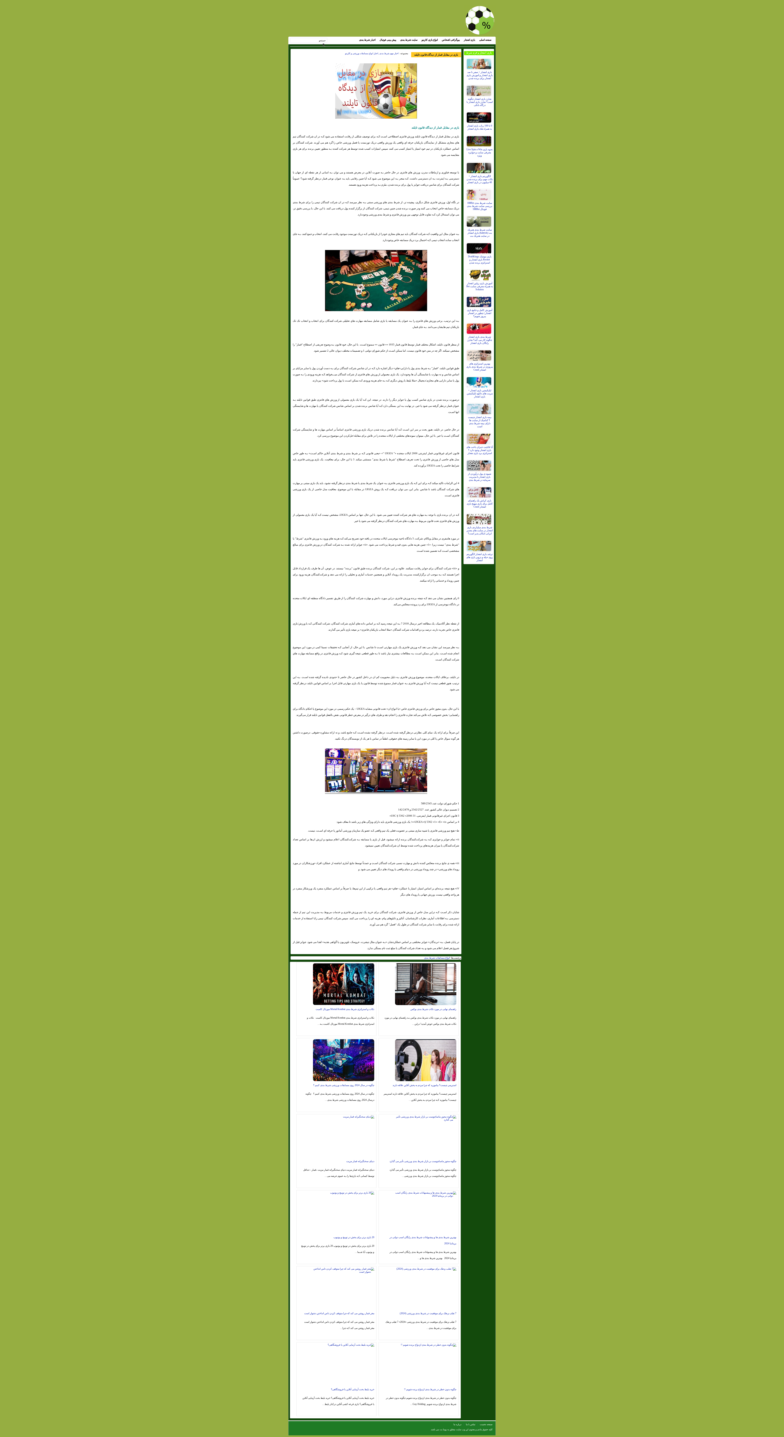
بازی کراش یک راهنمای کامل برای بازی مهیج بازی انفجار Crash (480, 503)
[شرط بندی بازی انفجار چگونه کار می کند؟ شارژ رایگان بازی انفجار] (479, 328)
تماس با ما (470, 1424)
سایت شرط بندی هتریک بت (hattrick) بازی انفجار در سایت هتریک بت (480, 232)
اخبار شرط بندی (367, 39)
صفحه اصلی (485, 39)
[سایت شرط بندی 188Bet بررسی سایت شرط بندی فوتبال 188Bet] (479, 194)
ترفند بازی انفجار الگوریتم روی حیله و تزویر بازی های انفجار (479, 557)
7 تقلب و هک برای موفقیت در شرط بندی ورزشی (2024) (428, 1313)
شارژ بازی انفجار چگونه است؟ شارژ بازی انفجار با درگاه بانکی (480, 102)
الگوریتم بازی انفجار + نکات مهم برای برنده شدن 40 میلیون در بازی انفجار (480, 179)
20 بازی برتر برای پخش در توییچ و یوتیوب (353, 1237)
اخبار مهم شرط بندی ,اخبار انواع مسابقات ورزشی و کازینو (372, 53)
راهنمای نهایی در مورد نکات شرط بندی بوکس (433, 1009)
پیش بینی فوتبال (388, 39)
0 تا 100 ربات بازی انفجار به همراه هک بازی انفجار (479, 127)
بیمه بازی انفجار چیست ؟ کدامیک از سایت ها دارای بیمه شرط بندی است (479, 422)
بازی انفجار (469, 39)
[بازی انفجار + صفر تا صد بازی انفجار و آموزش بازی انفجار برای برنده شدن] (479, 63)
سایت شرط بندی (409, 39)
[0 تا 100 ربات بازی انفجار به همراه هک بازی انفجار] (479, 116)
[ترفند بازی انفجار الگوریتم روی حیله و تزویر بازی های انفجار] (479, 545)
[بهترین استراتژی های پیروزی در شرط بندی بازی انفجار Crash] (479, 354)
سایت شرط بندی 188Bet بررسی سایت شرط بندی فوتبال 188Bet (479, 206)
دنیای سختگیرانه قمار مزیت (360, 1161)
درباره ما (457, 1424)
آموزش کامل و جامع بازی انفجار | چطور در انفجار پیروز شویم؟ (479, 313)
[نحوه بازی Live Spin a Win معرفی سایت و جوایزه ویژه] (479, 140)
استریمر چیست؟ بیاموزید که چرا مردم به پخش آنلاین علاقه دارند (424, 1085)
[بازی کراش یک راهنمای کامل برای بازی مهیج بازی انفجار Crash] (479, 491)
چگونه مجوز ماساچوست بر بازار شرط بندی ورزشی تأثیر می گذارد (423, 1161)
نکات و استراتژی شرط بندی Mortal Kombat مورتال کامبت (345, 1009)
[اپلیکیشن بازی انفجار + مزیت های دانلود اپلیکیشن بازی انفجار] (479, 381)
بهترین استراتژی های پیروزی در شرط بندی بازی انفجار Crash (479, 366)
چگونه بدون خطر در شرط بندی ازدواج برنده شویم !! (430, 1389)
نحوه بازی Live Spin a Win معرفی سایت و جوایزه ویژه (480, 152)
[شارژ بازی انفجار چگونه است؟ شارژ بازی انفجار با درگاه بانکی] (479, 90)
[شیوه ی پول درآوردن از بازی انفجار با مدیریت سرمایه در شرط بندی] (479, 465)
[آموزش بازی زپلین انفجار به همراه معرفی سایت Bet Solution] (479, 274)
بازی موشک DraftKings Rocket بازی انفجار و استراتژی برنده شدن (479, 259)
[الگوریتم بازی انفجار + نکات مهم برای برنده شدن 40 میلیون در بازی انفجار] (479, 167)
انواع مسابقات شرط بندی (437, 957)
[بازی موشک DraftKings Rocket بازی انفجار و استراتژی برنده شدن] (479, 247)
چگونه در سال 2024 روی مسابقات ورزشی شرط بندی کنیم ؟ (343, 1085)
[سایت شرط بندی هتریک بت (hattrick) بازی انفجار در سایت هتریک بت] (479, 221)
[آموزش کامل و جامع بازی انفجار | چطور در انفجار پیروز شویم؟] (479, 301)
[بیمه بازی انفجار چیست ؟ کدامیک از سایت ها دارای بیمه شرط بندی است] (479, 408)
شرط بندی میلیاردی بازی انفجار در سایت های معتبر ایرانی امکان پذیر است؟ (480, 530)
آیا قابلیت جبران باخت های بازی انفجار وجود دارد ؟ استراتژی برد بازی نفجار (479, 450)
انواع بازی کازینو (430, 39)
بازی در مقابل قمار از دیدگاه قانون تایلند (436, 54)
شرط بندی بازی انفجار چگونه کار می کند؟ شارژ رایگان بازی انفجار (479, 339)
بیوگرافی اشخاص (451, 39)
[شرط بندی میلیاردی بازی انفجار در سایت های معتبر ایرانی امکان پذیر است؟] (479, 518)
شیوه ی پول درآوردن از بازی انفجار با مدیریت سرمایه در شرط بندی (479, 476)
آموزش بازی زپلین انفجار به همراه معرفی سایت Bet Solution (479, 286)
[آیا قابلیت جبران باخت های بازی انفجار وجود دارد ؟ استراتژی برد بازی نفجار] (479, 438)
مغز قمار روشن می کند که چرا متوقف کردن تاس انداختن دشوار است (339, 1313)
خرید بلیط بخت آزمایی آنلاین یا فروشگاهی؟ (352, 1389)
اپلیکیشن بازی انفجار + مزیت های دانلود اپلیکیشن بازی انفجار (480, 393)
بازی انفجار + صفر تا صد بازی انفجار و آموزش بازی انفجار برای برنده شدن (480, 75)
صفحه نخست (486, 1424)
